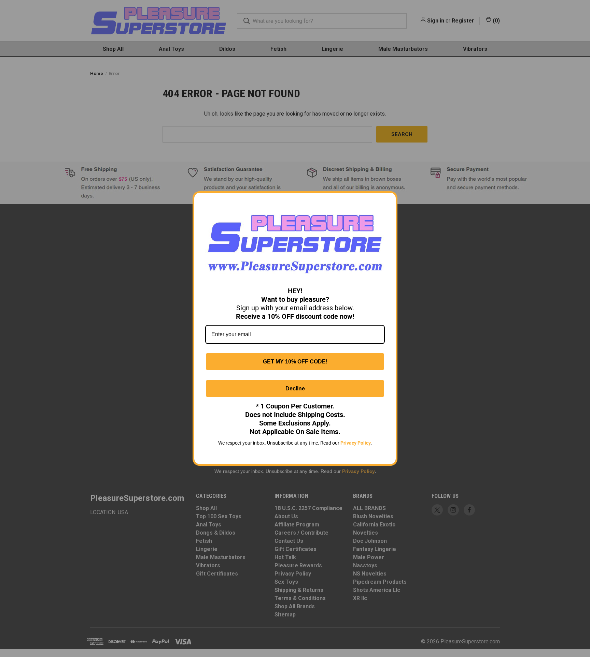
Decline (295, 388)
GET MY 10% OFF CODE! (295, 361)
